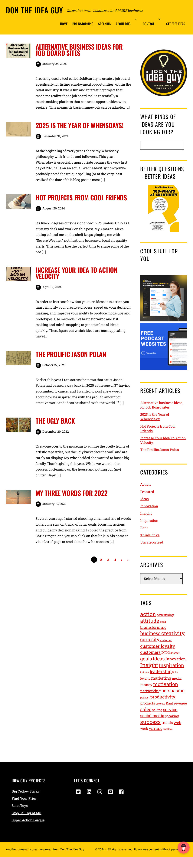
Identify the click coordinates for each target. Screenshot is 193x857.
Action (145, 484)
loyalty (145, 678)
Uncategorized (151, 542)
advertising (165, 615)
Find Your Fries (24, 798)
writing (156, 728)
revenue (180, 703)
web (177, 722)
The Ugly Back (55, 420)
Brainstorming (82, 23)
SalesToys (20, 805)
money (146, 684)
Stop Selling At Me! (26, 813)
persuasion (173, 690)
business (150, 633)
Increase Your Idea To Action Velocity (76, 273)
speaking (172, 716)
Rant (144, 527)
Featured (147, 491)
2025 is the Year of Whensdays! (79, 125)
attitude (149, 620)
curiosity (149, 639)
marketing (161, 678)
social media (152, 715)
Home (63, 23)
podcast (144, 697)
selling (157, 710)
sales (145, 709)
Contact (148, 23)
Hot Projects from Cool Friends (81, 197)
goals (146, 658)
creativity (173, 633)
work (144, 728)
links (175, 672)
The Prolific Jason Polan (71, 354)
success (150, 721)
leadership (161, 671)
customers (150, 652)
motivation (165, 684)
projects (160, 703)
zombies (167, 728)
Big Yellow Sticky (26, 791)
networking (150, 690)
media (177, 678)
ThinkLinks (149, 535)
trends (167, 722)
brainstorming (153, 627)
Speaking (104, 23)
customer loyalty (157, 646)
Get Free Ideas (175, 23)
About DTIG (123, 23)
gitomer (174, 653)
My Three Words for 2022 (72, 493)
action (148, 614)
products (147, 703)
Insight (146, 513)
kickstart (144, 672)
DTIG (165, 652)
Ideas (144, 499)
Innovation (149, 506)
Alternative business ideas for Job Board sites (79, 50)
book (163, 621)
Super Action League (28, 820)
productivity (162, 697)
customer (166, 640)
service (170, 709)
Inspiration (149, 520)
